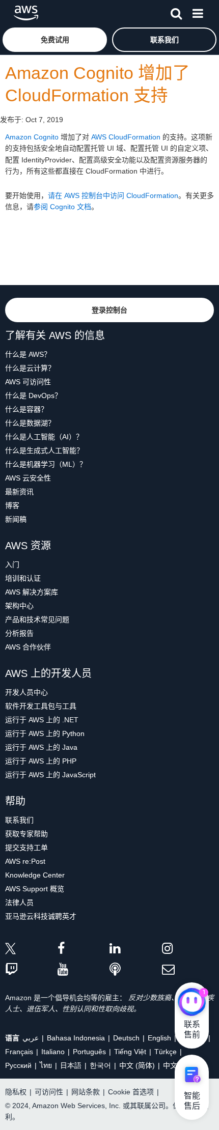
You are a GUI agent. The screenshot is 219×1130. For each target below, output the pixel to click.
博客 (12, 505)
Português (89, 1052)
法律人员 (19, 902)
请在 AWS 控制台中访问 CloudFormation (113, 195)
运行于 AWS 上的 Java (41, 747)
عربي (30, 1038)
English (159, 1038)
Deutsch (126, 1038)
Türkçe (165, 1052)
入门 (12, 564)
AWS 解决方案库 (31, 592)
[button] (55, 39)
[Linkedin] (136, 950)
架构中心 (19, 606)
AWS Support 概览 (34, 889)
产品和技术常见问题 (37, 619)
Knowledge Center (35, 875)
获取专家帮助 (26, 834)
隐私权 (15, 1092)
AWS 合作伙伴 (28, 647)
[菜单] (197, 11)
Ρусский (18, 1065)
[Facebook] (84, 950)
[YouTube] (84, 970)
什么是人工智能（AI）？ (44, 437)
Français (19, 1052)
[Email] (188, 970)
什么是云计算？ (30, 368)
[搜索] (176, 11)
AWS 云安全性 (28, 478)
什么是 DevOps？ (33, 395)
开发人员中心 (26, 692)
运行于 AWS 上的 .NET (41, 720)
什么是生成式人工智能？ (44, 450)
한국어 (100, 1065)
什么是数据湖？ (30, 423)
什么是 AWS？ (28, 354)
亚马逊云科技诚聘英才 (40, 916)
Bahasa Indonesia (76, 1038)
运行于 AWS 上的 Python (45, 733)
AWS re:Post (25, 861)
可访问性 (49, 1092)
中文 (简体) (137, 1065)
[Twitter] (31, 950)
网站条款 (85, 1092)
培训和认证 (23, 578)
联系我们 (19, 820)
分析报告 (19, 633)
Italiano (53, 1052)
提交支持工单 (26, 847)
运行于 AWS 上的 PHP (40, 761)
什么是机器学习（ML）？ (46, 464)
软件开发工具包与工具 (40, 706)
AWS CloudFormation (125, 137)
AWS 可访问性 (28, 382)
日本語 (70, 1065)
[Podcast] (136, 970)
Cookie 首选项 (131, 1092)
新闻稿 (15, 519)
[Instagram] (188, 950)
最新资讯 (19, 492)
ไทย (46, 1065)
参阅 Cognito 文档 (62, 207)
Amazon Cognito (32, 137)
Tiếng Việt (130, 1052)
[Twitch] (31, 970)
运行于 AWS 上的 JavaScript (50, 775)
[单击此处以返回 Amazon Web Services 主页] (26, 13)
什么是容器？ (26, 409)
